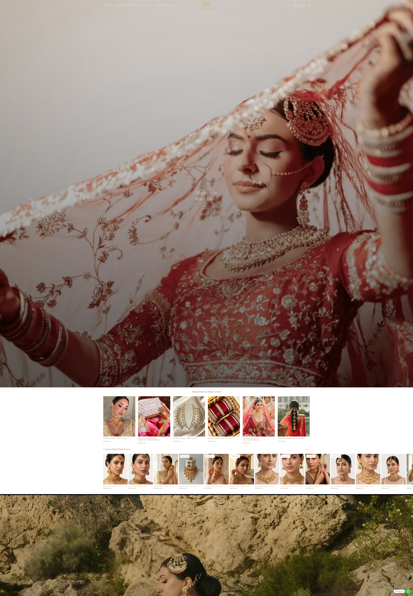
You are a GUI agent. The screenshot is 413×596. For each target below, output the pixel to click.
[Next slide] (132, 416)
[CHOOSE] (132, 433)
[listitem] (177, 5)
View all (307, 450)
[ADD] (202, 433)
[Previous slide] (106, 416)
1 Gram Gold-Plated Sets (116, 449)
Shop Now (206, 206)
